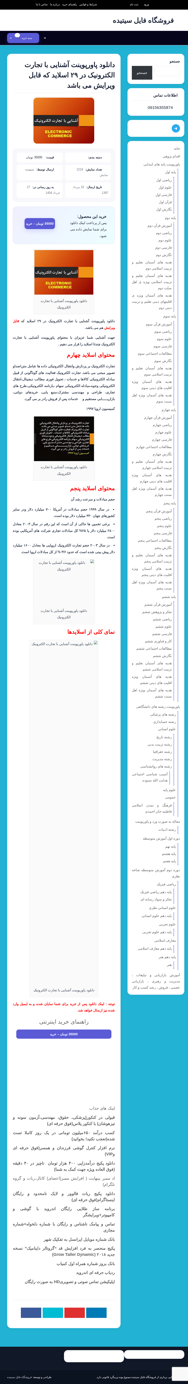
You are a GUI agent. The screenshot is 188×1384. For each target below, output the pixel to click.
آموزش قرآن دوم (159, 225)
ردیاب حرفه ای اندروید (95, 1272)
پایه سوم (169, 316)
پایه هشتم (169, 854)
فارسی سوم (163, 346)
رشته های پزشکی (163, 714)
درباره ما (55, 4)
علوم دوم (165, 240)
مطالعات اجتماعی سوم (155, 353)
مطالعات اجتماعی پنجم (155, 540)
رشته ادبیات (167, 829)
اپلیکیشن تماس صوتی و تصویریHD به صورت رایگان (70, 1281)
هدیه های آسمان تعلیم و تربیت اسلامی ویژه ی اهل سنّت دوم (152, 282)
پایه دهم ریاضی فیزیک (156, 892)
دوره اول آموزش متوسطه (161, 838)
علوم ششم (163, 626)
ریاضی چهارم (162, 425)
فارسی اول (163, 195)
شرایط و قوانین (88, 4)
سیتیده (29, 169)
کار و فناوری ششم (158, 641)
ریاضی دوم (164, 233)
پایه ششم (169, 597)
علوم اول (165, 187)
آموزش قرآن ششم (158, 604)
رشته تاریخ (164, 737)
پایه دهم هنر (167, 957)
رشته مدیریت (162, 759)
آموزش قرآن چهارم (158, 417)
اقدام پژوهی (171, 156)
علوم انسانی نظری (162, 908)
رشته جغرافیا (162, 752)
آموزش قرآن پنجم (159, 511)
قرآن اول (165, 202)
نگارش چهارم (162, 454)
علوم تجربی (167, 924)
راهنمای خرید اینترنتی (64, 1022)
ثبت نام (134, 4)
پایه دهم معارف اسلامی (155, 948)
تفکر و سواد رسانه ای (156, 899)
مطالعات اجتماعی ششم (154, 648)
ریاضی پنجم (163, 518)
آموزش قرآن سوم (159, 324)
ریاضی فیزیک (166, 884)
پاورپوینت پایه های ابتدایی (162, 164)
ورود (146, 4)
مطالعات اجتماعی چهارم (154, 447)
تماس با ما (42, 4)
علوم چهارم (163, 432)
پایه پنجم (169, 503)
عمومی (170, 797)
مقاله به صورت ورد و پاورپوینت (157, 821)
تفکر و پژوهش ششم (157, 612)
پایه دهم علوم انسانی (156, 916)
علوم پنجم (164, 526)
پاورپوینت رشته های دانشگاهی (158, 706)
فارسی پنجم (163, 533)
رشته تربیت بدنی (159, 744)
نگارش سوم (163, 361)
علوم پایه (169, 790)
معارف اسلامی (165, 940)
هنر (169, 965)
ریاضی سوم (163, 331)
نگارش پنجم (163, 548)
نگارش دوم (164, 255)
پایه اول (170, 172)
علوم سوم (164, 339)
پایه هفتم (169, 861)
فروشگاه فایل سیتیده (19, 1377)
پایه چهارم (169, 410)
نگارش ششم (162, 656)
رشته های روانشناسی (156, 766)
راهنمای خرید (69, 4)
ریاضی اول (164, 180)
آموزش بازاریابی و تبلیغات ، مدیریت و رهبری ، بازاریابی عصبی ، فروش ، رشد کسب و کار (156, 981)
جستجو (175, 61)
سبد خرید (25, 38)
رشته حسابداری (164, 722)
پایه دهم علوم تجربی (157, 932)
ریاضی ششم (162, 619)
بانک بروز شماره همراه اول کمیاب (86, 1263)
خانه (177, 148)
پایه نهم (170, 846)
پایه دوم (170, 218)
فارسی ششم (162, 634)
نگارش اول (164, 209)
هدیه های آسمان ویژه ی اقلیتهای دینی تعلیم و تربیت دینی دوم (152, 301)
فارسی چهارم (162, 439)
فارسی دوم (163, 247)
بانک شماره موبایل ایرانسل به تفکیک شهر (79, 1239)
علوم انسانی (167, 729)
